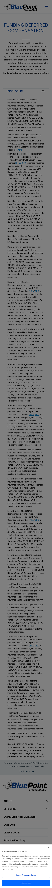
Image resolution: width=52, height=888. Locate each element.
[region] (26, 866)
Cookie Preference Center (26, 875)
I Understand (26, 883)
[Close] (48, 847)
